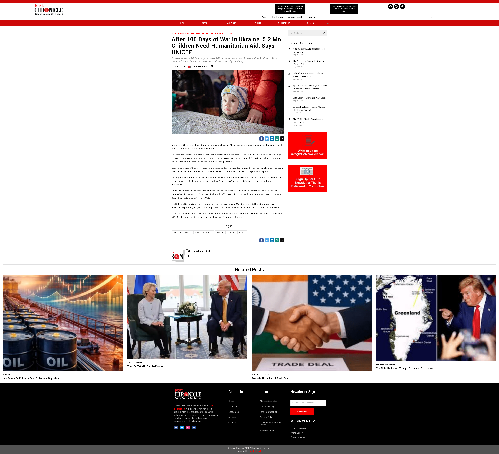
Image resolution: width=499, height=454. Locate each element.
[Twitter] (402, 6)
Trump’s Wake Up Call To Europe (145, 366)
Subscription (284, 23)
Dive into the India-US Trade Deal (270, 378)
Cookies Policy (267, 406)
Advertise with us (296, 17)
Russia (220, 232)
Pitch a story (278, 17)
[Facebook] (390, 6)
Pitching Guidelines (269, 401)
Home (181, 23)
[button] (328, 23)
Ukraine (231, 232)
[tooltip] (261, 138)
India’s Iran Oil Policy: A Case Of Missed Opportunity (32, 378)
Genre (204, 23)
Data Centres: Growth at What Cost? (309, 98)
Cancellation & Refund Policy (270, 423)
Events (265, 17)
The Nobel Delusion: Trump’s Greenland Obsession (404, 368)
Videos (258, 23)
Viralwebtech (255, 451)
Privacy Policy (267, 417)
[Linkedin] (194, 427)
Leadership (233, 412)
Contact (313, 17)
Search (310, 23)
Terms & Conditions (269, 412)
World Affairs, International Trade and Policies (202, 33)
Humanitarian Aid (203, 232)
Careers (232, 417)
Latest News (232, 23)
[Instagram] (396, 6)
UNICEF (242, 232)
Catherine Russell (182, 232)
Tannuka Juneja (200, 66)
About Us (232, 406)
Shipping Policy (267, 430)
